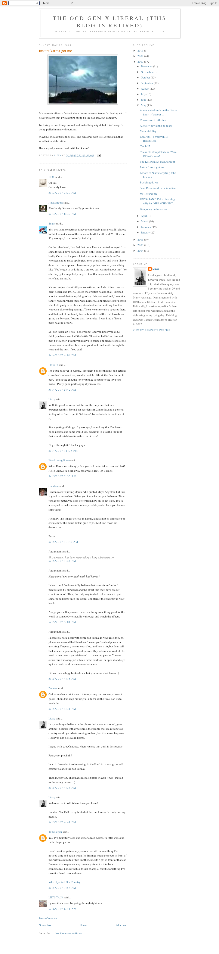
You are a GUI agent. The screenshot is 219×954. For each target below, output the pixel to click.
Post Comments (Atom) (68, 933)
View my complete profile (151, 330)
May (144, 105)
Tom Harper (55, 832)
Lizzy (52, 399)
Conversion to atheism (153, 120)
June (144, 100)
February (146, 227)
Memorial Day (148, 131)
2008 (141, 56)
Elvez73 (53, 365)
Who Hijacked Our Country (64, 882)
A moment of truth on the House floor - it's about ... (158, 112)
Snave (52, 223)
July (143, 94)
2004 (141, 251)
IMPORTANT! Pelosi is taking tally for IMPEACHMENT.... (157, 201)
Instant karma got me (152, 167)
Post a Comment (48, 918)
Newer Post (45, 925)
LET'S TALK (56, 897)
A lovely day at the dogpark (156, 125)
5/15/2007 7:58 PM (62, 888)
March (145, 221)
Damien (53, 688)
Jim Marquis (56, 202)
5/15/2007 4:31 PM (62, 709)
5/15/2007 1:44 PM (62, 561)
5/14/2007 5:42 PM (62, 389)
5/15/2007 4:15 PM (62, 679)
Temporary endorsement (154, 209)
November (147, 72)
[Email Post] (98, 155)
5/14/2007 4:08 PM (62, 355)
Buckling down (149, 182)
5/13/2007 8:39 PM (62, 214)
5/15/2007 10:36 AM (63, 542)
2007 (141, 62)
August (145, 88)
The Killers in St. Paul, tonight (157, 162)
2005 (141, 245)
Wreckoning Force (59, 460)
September (147, 83)
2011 (141, 50)
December (147, 66)
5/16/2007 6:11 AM (63, 909)
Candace (54, 486)
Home (83, 925)
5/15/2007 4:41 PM (62, 822)
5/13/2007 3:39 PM (62, 193)
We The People (148, 193)
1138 (52, 177)
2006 (141, 239)
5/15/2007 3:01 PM (62, 622)
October (146, 77)
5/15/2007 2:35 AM (63, 476)
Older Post (121, 925)
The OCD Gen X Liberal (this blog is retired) (109, 21)
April (144, 216)
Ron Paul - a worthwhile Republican (154, 139)
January (146, 232)
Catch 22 (145, 146)
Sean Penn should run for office (158, 188)
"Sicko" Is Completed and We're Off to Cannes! (158, 154)
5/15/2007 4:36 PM (62, 788)
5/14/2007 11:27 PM (63, 451)
